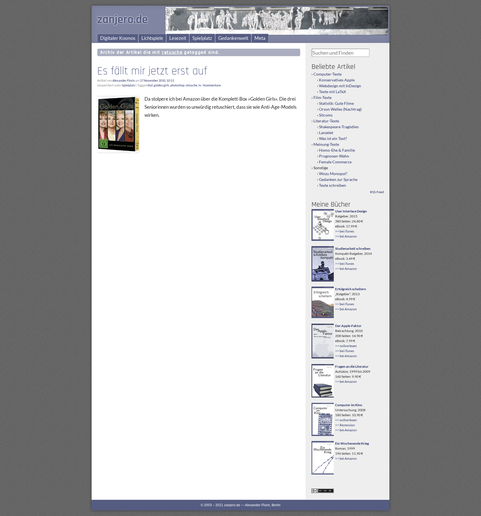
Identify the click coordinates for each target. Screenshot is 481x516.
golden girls (161, 85)
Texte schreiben (332, 185)
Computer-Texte (327, 74)
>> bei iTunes (344, 231)
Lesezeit (177, 38)
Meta (260, 38)
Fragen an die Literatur (352, 366)
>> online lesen (346, 346)
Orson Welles (330, 109)
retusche (191, 85)
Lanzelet (326, 132)
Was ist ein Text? (333, 138)
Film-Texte (322, 97)
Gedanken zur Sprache (338, 179)
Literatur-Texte (326, 120)
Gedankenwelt (233, 38)
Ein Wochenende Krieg (352, 443)
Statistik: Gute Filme (336, 103)
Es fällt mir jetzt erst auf (152, 71)
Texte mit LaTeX (332, 91)
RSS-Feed (377, 192)
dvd (150, 85)
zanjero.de (122, 19)
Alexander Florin (123, 80)
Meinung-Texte (326, 144)
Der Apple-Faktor (348, 326)
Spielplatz (202, 38)
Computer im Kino (348, 405)
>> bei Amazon (346, 236)
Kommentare (212, 85)
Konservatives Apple (337, 79)
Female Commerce (335, 161)
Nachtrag (352, 109)
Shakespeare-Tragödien (339, 126)
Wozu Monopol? (333, 173)
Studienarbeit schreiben (352, 248)
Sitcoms (326, 115)
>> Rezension (345, 425)
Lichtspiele (152, 38)
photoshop (177, 85)
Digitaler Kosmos (117, 38)
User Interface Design (351, 211)
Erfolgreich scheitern (350, 289)
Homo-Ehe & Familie (337, 150)
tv (199, 85)
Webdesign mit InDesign (340, 85)
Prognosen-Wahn (334, 156)
